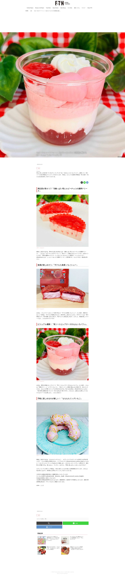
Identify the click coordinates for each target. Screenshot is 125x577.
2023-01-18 (39, 164)
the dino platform (64, 573)
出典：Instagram (121, 156)
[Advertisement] (62, 22)
